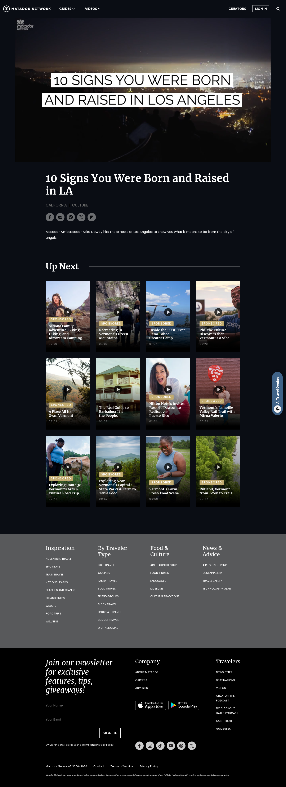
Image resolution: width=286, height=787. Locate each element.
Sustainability (213, 573)
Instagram (150, 746)
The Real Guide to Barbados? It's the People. (114, 411)
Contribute (224, 721)
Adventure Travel (58, 559)
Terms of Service (122, 766)
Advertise (142, 688)
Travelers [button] (228, 661)
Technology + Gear (217, 589)
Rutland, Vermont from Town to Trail (216, 491)
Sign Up (110, 733)
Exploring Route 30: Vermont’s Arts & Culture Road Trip (65, 489)
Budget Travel (108, 620)
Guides (65, 8)
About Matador (146, 672)
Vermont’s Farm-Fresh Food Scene (164, 491)
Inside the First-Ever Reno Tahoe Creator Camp (167, 334)
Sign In (261, 8)
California (56, 205)
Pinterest (181, 746)
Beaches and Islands (60, 590)
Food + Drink (159, 573)
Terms (86, 745)
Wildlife (51, 606)
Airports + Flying (215, 565)
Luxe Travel (106, 565)
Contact (98, 766)
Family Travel (107, 581)
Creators (237, 8)
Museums (157, 589)
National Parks (57, 582)
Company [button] (147, 661)
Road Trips (53, 614)
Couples (104, 573)
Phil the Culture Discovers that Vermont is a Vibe (214, 334)
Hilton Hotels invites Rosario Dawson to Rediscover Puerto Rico (166, 409)
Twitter (192, 746)
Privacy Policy (104, 745)
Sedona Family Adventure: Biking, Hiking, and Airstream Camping (65, 332)
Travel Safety (212, 581)
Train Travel (54, 575)
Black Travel (107, 604)
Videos (91, 8)
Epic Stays (53, 567)
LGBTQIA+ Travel (109, 612)
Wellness (52, 621)
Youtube (171, 746)
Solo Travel (106, 589)
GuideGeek (223, 729)
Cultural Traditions (164, 596)
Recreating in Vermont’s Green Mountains (113, 334)
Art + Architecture (164, 565)
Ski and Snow (55, 598)
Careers (141, 680)
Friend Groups (108, 596)
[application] (143, 90)
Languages (158, 581)
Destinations (225, 680)
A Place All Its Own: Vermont (61, 413)
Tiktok (160, 746)
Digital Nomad (108, 628)
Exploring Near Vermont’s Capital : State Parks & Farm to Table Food (117, 487)
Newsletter (224, 672)
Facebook (139, 746)
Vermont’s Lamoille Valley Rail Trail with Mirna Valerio (217, 411)
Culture (80, 205)
